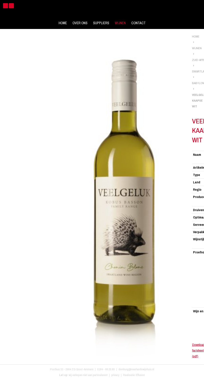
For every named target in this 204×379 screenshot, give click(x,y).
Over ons (80, 23)
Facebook (5, 5)
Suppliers (101, 23)
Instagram (11, 5)
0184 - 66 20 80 (106, 369)
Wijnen (120, 23)
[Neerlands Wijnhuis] (102, 9)
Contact (138, 23)
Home (63, 23)
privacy (115, 375)
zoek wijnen (200, 191)
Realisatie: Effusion (134, 375)
